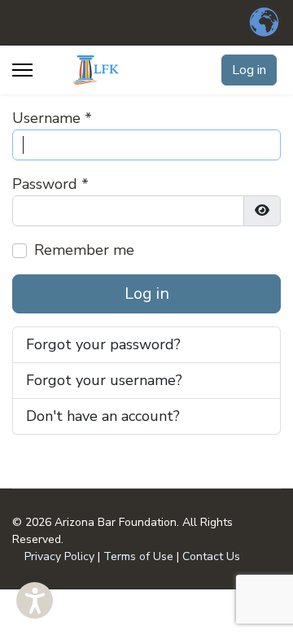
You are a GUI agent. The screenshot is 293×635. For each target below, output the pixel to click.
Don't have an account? (103, 416)
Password (50, 184)
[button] (34, 600)
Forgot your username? (104, 380)
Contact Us (211, 556)
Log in (249, 70)
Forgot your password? (103, 344)
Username (52, 118)
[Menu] (22, 70)
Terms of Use (138, 556)
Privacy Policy (59, 556)
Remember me (84, 250)
